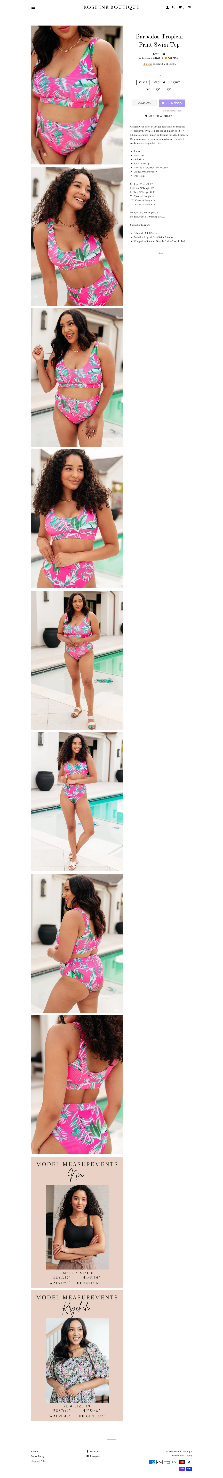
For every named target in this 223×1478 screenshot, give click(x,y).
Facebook (94, 1451)
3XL (169, 89)
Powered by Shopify (182, 1455)
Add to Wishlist (160, 116)
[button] (159, 57)
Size (159, 75)
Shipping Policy (39, 1461)
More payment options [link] (171, 110)
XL (148, 89)
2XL (158, 89)
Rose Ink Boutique (111, 7)
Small (143, 82)
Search (34, 1451)
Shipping (147, 63)
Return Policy (37, 1456)
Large (175, 82)
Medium (159, 82)
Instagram (94, 1456)
